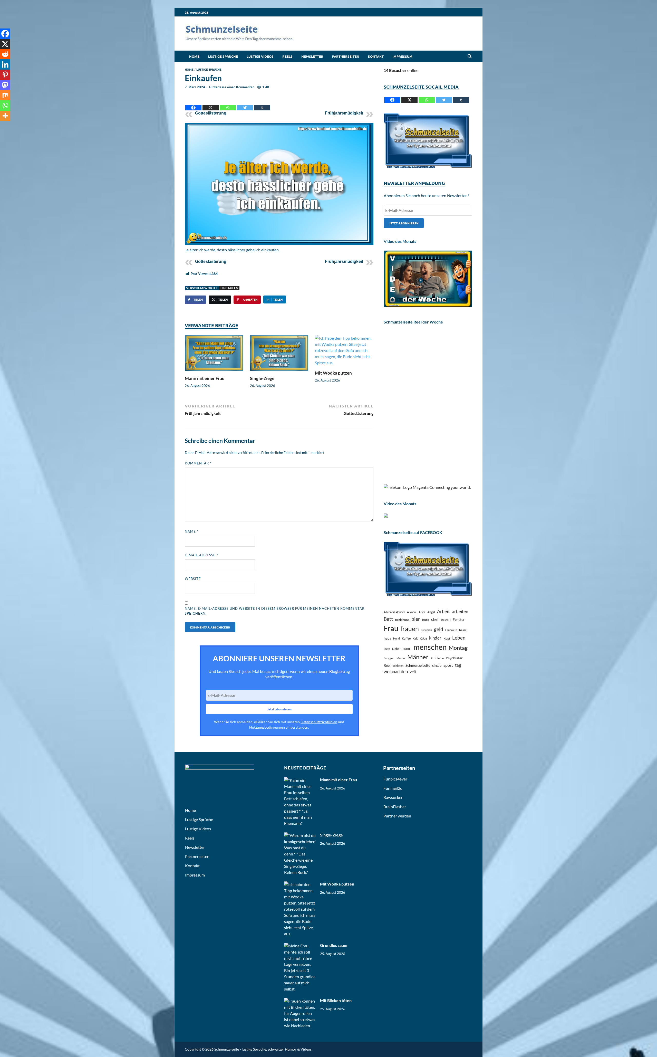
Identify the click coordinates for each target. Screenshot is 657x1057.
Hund (396, 638)
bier (415, 619)
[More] (5, 116)
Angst (431, 612)
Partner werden (397, 815)
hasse (463, 630)
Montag (458, 647)
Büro (425, 620)
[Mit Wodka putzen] (344, 351)
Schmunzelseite (417, 665)
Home (194, 56)
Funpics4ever (395, 778)
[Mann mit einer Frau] (214, 354)
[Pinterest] (5, 75)
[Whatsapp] (228, 103)
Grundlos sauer (334, 945)
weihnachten (396, 671)
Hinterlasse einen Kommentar (231, 87)
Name (191, 531)
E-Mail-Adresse (201, 555)
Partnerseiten (345, 56)
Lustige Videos (260, 56)
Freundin (426, 630)
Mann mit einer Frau (205, 378)
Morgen (389, 658)
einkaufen (229, 288)
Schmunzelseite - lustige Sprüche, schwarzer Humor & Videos (263, 1049)
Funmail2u (392, 788)
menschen (430, 646)
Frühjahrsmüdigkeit (344, 113)
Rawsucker (393, 797)
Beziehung (402, 620)
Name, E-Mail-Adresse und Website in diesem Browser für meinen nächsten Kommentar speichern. (274, 611)
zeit (413, 671)
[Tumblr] (262, 103)
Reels (287, 56)
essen (446, 619)
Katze (423, 638)
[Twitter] (245, 103)
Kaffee (406, 638)
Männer (418, 657)
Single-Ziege (262, 378)
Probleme (437, 658)
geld (438, 629)
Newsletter (312, 56)
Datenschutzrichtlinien (319, 722)
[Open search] (470, 56)
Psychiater (454, 658)
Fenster (459, 619)
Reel (387, 665)
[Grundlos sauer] (300, 945)
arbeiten (460, 611)
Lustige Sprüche (223, 56)
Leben (459, 638)
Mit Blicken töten (336, 1000)
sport (448, 665)
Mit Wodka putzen (333, 373)
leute (387, 648)
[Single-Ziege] (279, 354)
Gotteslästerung (210, 113)
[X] (210, 103)
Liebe (395, 649)
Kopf (446, 638)
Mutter (401, 658)
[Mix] (5, 95)
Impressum (402, 56)
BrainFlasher (394, 806)
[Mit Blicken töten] (300, 1000)
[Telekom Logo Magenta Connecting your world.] (427, 487)
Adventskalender (394, 612)
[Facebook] (193, 103)
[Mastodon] (5, 85)
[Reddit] (5, 54)
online (401, 70)
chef (435, 619)
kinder (435, 638)
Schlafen (398, 665)
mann (406, 648)
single (436, 665)
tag (458, 665)
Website (193, 579)
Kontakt (376, 56)
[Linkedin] (5, 64)
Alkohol (412, 612)
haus (387, 638)
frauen (409, 628)
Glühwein (451, 630)
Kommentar (198, 463)
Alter (422, 612)
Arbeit (443, 611)
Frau (391, 628)
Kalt (415, 638)
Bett (388, 619)
